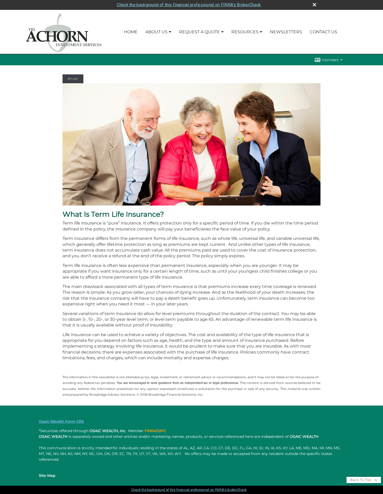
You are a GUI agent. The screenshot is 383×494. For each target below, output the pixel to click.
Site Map (47, 475)
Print (73, 78)
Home (131, 31)
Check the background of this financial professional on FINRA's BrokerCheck (189, 4)
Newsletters (286, 31)
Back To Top (361, 480)
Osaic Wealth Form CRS (61, 421)
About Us (156, 31)
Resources (244, 31)
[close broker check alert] (314, 5)
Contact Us (323, 31)
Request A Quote (199, 31)
